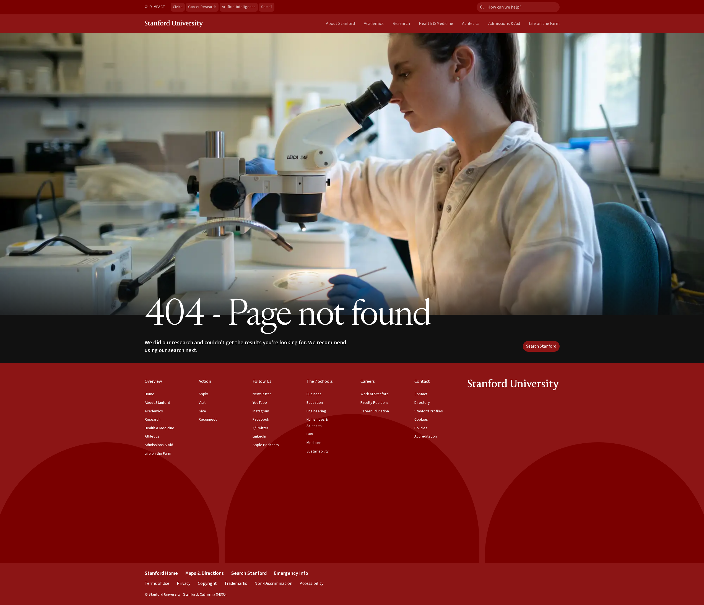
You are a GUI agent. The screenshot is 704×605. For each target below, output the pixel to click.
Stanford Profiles (428, 411)
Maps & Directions (204, 573)
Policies (420, 428)
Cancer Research (202, 7)
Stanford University (174, 23)
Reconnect (208, 419)
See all (267, 7)
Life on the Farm (544, 23)
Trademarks (235, 583)
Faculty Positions (374, 402)
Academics (374, 23)
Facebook (261, 419)
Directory (422, 402)
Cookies (421, 419)
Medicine (313, 443)
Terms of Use (157, 583)
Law (309, 434)
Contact (420, 394)
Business (313, 394)
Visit (202, 402)
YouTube (260, 402)
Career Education (374, 411)
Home (149, 394)
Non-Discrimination (273, 583)
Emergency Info (291, 573)
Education (314, 402)
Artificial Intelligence (239, 7)
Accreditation (425, 436)
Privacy (183, 583)
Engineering (316, 411)
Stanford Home (161, 573)
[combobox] (523, 7)
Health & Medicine (436, 23)
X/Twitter (260, 428)
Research (401, 23)
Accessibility (311, 583)
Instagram (261, 411)
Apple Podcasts (266, 445)
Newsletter (262, 394)
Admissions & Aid (504, 23)
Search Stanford (541, 346)
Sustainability (317, 451)
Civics (178, 7)
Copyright (207, 583)
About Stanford (340, 23)
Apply (203, 394)
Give (202, 411)
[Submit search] (482, 7)
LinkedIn (259, 436)
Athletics (470, 23)
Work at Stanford (374, 394)
